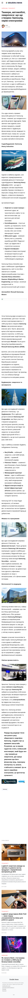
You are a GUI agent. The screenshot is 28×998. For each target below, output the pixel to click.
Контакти (4, 990)
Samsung (5, 789)
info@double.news (6, 986)
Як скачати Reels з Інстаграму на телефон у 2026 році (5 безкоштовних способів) (13, 960)
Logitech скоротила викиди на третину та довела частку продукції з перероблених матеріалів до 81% (13, 869)
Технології (11, 8)
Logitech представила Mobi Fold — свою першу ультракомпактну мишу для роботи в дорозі (14, 917)
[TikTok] (15, 994)
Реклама (4, 989)
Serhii (6, 25)
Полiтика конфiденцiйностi (8, 987)
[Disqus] (14, 814)
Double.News (14, 979)
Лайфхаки (5, 8)
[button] (2, 2)
